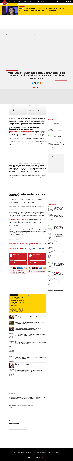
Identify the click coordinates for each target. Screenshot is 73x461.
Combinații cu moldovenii (57, 123)
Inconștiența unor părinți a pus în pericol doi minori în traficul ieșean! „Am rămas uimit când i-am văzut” (58, 273)
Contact (34, 452)
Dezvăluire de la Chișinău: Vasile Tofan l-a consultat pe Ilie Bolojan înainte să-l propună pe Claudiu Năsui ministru (30, 335)
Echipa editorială (21, 452)
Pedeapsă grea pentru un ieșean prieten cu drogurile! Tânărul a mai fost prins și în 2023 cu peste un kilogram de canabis (58, 289)
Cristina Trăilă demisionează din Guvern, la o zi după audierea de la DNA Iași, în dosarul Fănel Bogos (42, 9)
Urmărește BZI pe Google (19, 108)
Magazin (35, 1)
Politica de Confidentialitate (41, 452)
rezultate (17, 239)
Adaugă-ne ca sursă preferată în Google (38, 110)
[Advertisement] (27, 284)
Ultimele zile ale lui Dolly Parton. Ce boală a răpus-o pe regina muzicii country (29, 365)
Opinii (39, 1)
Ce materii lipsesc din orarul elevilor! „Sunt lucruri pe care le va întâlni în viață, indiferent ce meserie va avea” (58, 208)
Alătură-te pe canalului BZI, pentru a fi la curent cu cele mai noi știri (27, 244)
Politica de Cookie (51, 452)
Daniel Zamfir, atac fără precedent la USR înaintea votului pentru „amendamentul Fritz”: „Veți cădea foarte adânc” (28, 371)
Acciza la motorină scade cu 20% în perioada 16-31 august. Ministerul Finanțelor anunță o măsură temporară (17, 301)
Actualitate (10, 1)
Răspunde (11, 400)
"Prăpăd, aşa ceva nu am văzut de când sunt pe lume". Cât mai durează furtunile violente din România (29, 323)
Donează (38, 262)
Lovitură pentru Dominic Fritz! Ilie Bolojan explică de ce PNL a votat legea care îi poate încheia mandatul (30, 350)
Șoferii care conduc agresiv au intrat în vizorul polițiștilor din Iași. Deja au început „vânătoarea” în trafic (58, 281)
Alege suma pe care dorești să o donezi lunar (16, 258)
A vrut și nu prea (57, 136)
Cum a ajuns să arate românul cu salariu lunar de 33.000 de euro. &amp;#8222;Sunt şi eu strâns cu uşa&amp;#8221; (28, 329)
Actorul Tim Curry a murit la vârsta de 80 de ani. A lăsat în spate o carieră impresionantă (30, 317)
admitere (10, 239)
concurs (14, 239)
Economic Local (26, 1)
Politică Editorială (28, 452)
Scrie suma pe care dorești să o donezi (35, 258)
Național (31, 1)
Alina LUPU (35, 87)
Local (14, 1)
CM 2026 (42, 1)
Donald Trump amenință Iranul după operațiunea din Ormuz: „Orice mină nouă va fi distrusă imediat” (30, 358)
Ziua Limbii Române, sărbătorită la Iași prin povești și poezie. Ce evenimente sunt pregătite (58, 235)
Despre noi (14, 452)
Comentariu (11, 407)
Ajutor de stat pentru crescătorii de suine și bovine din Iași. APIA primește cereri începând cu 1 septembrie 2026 (58, 227)
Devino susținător (19, 262)
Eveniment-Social (19, 1)
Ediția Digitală (58, 452)
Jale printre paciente (58, 151)
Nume (10, 420)
